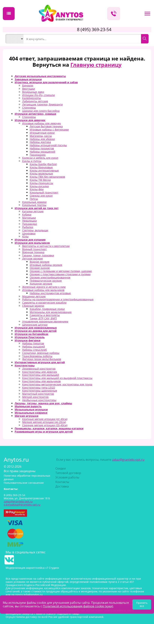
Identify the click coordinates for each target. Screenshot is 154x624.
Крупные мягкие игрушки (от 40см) (44, 419)
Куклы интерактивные (44, 170)
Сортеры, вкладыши (35, 230)
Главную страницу (96, 64)
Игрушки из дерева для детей (36, 331)
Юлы (25, 236)
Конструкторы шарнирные (39, 390)
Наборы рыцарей (33, 346)
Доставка (62, 486)
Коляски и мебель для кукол (40, 158)
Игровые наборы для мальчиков (43, 290)
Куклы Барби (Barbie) (43, 164)
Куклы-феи (37, 189)
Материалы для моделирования (51, 312)
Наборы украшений (42, 151)
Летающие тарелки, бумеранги (42, 104)
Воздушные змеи (33, 92)
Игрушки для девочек (30, 120)
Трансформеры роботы (37, 356)
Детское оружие (32, 258)
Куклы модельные (41, 173)
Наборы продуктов (42, 148)
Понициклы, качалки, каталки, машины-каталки (49, 428)
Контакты (62, 482)
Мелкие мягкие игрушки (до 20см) (44, 422)
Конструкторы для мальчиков (41, 381)
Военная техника (33, 252)
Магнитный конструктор (38, 394)
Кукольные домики (34, 202)
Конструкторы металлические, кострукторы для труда (57, 384)
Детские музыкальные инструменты (40, 76)
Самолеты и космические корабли (44, 302)
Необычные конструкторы (39, 400)
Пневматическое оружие (46, 280)
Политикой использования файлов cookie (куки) (78, 606)
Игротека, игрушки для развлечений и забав (46, 82)
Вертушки (28, 88)
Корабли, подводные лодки (47, 309)
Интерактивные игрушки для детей (40, 362)
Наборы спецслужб (34, 350)
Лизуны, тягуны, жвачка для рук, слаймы (43, 403)
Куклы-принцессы (41, 183)
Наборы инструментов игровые (50, 293)
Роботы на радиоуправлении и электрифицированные (58, 299)
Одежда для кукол (41, 195)
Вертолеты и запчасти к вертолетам (45, 246)
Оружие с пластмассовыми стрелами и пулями (60, 274)
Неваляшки (29, 220)
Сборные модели (33, 306)
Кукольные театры (34, 205)
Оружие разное (40, 268)
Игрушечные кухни (42, 132)
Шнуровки (28, 233)
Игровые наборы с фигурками (49, 129)
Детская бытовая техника (46, 126)
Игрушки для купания (30, 239)
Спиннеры (29, 107)
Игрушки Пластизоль (30, 337)
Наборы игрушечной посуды (48, 145)
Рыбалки (27, 227)
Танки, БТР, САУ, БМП (43, 318)
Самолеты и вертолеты (45, 315)
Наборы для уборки (42, 139)
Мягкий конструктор (35, 397)
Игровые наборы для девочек (41, 123)
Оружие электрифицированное (50, 277)
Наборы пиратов (33, 343)
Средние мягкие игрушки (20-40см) (44, 425)
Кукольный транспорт (44, 192)
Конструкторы (25, 365)
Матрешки (29, 217)
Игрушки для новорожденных (36, 327)
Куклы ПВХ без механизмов (47, 176)
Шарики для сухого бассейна (41, 111)
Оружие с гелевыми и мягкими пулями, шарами (61, 271)
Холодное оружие (41, 283)
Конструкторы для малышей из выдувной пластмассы (57, 378)
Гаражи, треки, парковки (38, 255)
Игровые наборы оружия (46, 265)
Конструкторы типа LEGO (38, 387)
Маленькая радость (28, 406)
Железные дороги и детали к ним (44, 287)
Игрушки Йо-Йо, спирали (38, 95)
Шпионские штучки (35, 324)
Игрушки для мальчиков (32, 243)
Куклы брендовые (41, 167)
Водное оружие (39, 261)
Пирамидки (29, 224)
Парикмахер (38, 155)
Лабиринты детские (35, 101)
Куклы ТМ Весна (40, 180)
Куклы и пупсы (31, 161)
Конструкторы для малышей (40, 375)
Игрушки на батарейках (31, 334)
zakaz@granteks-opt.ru (128, 460)
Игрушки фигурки (27, 340)
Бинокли (27, 85)
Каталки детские (33, 211)
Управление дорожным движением (45, 321)
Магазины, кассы (41, 136)
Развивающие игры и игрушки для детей (44, 431)
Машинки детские (34, 296)
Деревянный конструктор (39, 368)
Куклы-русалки (39, 186)
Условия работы (67, 477)
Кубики (26, 214)
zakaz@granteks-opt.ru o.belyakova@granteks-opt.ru (22, 503)
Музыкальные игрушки (31, 409)
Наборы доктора (40, 142)
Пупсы (34, 199)
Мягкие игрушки (26, 416)
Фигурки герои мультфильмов (41, 359)
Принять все (141, 604)
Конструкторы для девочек (39, 372)
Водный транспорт (34, 249)
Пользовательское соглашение (24, 482)
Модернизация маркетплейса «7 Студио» (32, 568)
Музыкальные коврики (31, 412)
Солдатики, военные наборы (40, 353)
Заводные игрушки (28, 79)
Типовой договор (68, 473)
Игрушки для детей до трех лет (37, 208)
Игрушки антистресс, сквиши (35, 114)
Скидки (60, 468)
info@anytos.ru (33, 594)
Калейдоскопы (31, 98)
